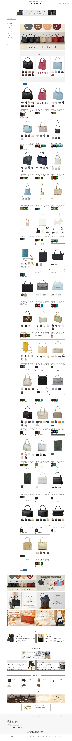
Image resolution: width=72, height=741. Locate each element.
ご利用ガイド (67, 3)
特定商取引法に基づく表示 (42, 716)
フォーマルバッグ (10, 29)
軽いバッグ (9, 62)
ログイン (60, 3)
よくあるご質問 (60, 716)
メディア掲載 (48, 736)
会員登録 (63, 3)
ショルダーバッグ (10, 35)
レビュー (13, 716)
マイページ (8, 716)
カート (71, 3)
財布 (8, 39)
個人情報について (34, 716)
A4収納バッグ (10, 66)
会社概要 (49, 716)
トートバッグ (10, 31)
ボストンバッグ (10, 37)
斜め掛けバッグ (10, 60)
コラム (23, 716)
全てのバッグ (10, 25)
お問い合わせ (54, 716)
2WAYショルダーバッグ (11, 64)
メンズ (9, 41)
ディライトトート (10, 27)
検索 (60, 736)
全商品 (12, 736)
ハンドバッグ (10, 33)
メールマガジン (18, 716)
